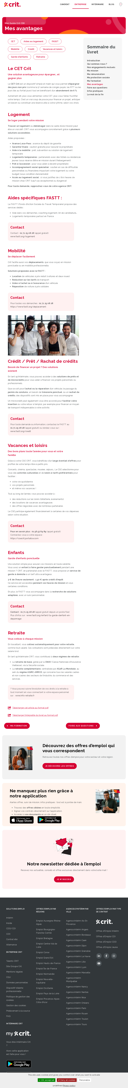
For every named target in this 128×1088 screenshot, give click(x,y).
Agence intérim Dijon (76, 946)
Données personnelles (17, 982)
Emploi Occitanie (44, 988)
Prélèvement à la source (18, 1011)
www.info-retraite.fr (24, 695)
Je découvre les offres (59, 766)
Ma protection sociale (98, 77)
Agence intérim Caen (76, 940)
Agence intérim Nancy (77, 986)
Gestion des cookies (16, 1005)
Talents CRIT (12, 961)
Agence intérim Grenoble (78, 951)
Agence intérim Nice (76, 997)
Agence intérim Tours (76, 1024)
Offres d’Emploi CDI (106, 936)
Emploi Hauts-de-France (48, 963)
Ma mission (92, 71)
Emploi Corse (42, 952)
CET (13, 41)
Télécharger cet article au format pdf (30, 708)
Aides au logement (33, 41)
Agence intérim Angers (77, 929)
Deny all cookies (67, 1080)
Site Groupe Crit (14, 966)
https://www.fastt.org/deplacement (28, 307)
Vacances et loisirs (52, 49)
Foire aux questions (97, 87)
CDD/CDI (11, 928)
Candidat (65, 4)
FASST (55, 41)
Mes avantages (95, 84)
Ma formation (94, 81)
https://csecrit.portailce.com (24, 538)
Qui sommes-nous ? (97, 64)
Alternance (11, 945)
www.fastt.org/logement (22, 236)
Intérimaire (98, 4)
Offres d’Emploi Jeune (107, 947)
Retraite (40, 57)
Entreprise (80, 4)
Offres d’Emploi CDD (106, 942)
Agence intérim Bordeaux (78, 935)
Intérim (9, 918)
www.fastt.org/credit (20, 431)
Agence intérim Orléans (77, 1003)
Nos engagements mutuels (101, 67)
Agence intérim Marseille (78, 972)
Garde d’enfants (19, 57)
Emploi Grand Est (44, 958)
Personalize (84, 1080)
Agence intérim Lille (76, 962)
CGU (8, 977)
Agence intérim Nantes (77, 992)
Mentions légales (14, 972)
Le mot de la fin (95, 94)
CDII (8, 934)
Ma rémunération (96, 74)
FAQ (8, 1016)
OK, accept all (47, 1080)
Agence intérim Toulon (77, 1019)
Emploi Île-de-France (46, 968)
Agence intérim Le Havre (78, 956)
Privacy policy (69, 1086)
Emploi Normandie (45, 974)
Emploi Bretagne (44, 938)
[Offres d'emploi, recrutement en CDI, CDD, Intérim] (12, 4)
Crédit (31, 49)
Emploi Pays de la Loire (47, 993)
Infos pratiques (95, 91)
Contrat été (12, 939)
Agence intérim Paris (76, 1008)
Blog (111, 4)
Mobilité (15, 49)
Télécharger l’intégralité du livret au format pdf (35, 715)
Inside (9, 923)
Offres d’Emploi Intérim (107, 931)
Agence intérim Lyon (76, 967)
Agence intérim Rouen (77, 1013)
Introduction (93, 60)
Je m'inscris (64, 879)
